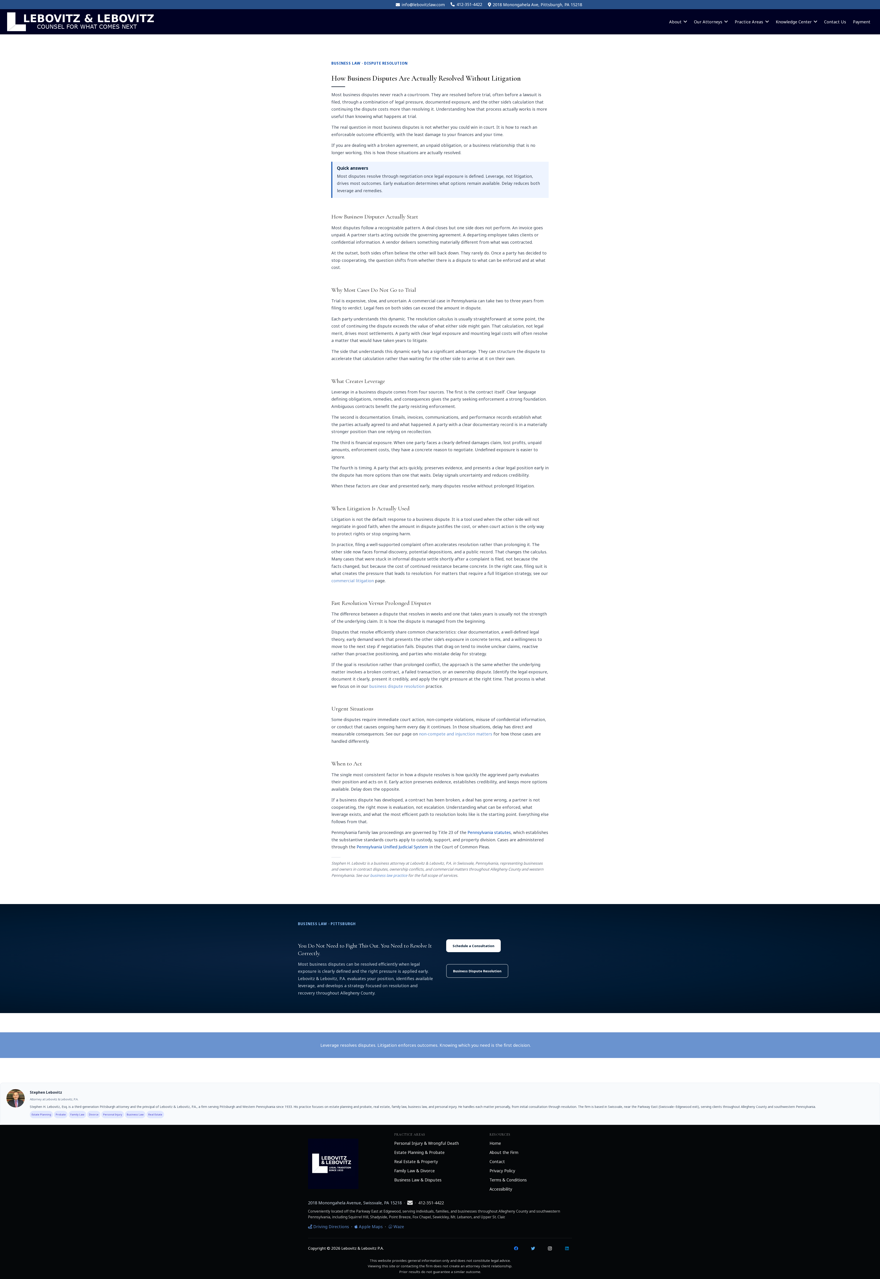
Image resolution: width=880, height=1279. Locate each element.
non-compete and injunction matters (455, 734)
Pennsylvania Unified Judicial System (392, 847)
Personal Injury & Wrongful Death (426, 1143)
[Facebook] (516, 1248)
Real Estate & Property (416, 1161)
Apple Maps (370, 1226)
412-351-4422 (431, 1202)
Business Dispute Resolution (477, 971)
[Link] (80, 21)
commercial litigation (352, 580)
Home (495, 1143)
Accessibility (501, 1189)
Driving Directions (330, 1226)
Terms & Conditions (508, 1180)
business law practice (388, 875)
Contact (497, 1161)
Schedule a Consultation (473, 945)
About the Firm (504, 1152)
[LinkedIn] (567, 1248)
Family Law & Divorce (414, 1170)
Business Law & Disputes (417, 1180)
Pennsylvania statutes (489, 832)
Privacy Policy (502, 1170)
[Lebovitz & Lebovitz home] (333, 1161)
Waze (398, 1226)
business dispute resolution (396, 686)
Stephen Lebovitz (46, 1092)
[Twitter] (533, 1248)
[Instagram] (550, 1248)
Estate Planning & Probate (419, 1152)
